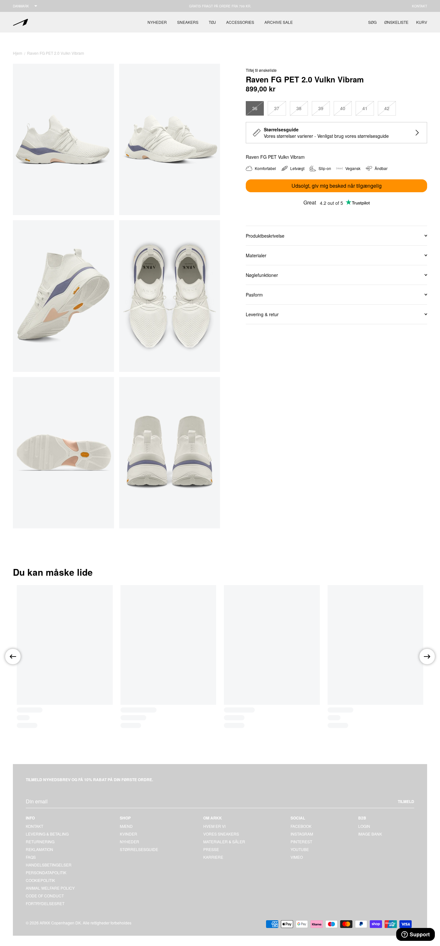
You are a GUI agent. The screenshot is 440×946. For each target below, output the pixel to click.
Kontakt (419, 6)
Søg (372, 22)
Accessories (240, 22)
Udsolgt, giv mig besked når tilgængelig (337, 185)
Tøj (212, 22)
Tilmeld (406, 801)
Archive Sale (278, 22)
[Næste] (427, 656)
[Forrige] (13, 656)
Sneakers (187, 22)
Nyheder (157, 22)
